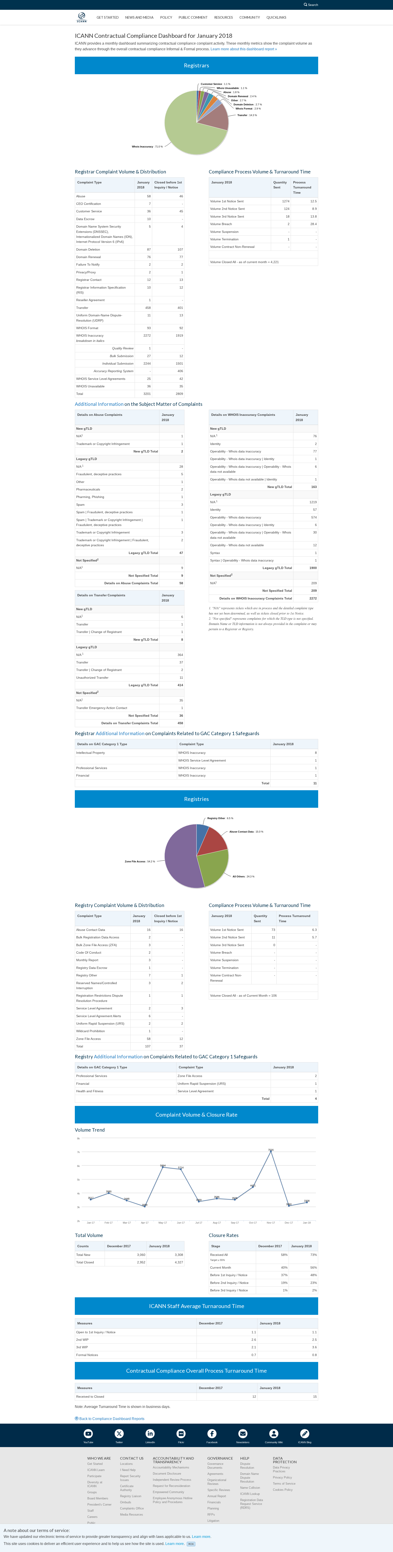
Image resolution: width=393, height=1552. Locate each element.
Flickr (181, 1442)
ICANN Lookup (250, 1494)
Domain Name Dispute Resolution (249, 1477)
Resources (223, 17)
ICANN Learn (96, 1470)
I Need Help (128, 1470)
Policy (166, 17)
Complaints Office (132, 1508)
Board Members (97, 1498)
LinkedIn (150, 1442)
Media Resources (131, 1514)
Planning (213, 1508)
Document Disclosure (167, 1473)
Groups (92, 1492)
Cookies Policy (283, 1489)
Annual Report (216, 1496)
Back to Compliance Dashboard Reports (111, 1419)
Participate (94, 1476)
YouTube (88, 1442)
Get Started (108, 17)
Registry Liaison (130, 1496)
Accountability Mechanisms (171, 1467)
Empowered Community (168, 1492)
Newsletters (242, 1442)
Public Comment (193, 17)
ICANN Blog (304, 1442)
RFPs (211, 1514)
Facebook (212, 1442)
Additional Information (99, 404)
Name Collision (250, 1487)
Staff (90, 1510)
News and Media (139, 17)
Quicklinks (276, 17)
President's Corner (99, 1504)
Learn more (201, 1537)
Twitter (119, 1442)
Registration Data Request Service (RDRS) (251, 1503)
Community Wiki (274, 1442)
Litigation (213, 1520)
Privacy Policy (282, 1477)
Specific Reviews (218, 1490)
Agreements (215, 1474)
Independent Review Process (172, 1479)
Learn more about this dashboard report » (244, 49)
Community (249, 17)
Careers (92, 1517)
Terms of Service (284, 1483)
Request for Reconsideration (171, 1486)
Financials (214, 1502)
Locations (126, 1464)
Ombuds (125, 1502)
